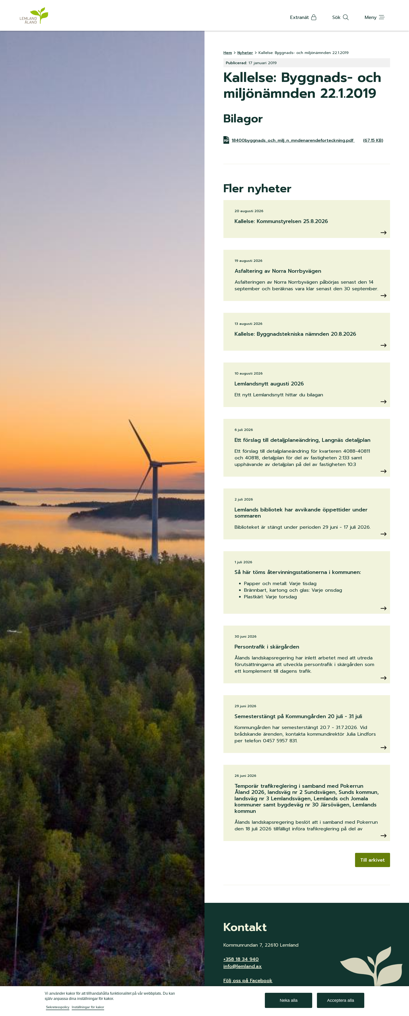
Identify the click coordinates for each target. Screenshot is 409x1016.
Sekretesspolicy (57, 1007)
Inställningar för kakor (88, 1007)
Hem (227, 52)
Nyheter (245, 52)
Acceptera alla (340, 1000)
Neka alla (289, 1000)
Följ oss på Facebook (247, 980)
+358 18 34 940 (241, 959)
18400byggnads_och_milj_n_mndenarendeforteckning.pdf (307, 140)
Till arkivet (372, 860)
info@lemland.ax (242, 966)
